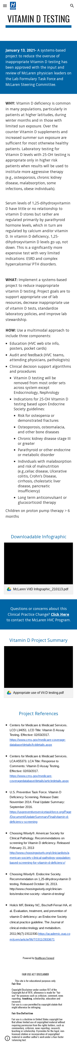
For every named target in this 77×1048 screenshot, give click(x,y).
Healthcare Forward (44, 958)
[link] (38, 568)
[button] (5, 5)
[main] (38, 20)
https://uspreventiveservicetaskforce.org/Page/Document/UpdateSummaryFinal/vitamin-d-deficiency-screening (40, 816)
